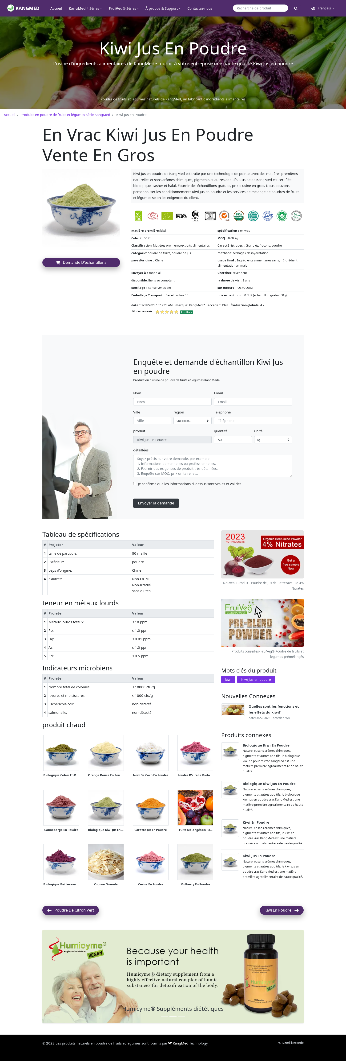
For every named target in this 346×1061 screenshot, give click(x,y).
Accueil (57, 8)
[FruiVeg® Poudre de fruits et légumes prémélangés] (262, 623)
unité (258, 431)
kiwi (228, 679)
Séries (84, 8)
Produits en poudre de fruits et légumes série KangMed (65, 114)
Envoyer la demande (156, 503)
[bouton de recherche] (296, 8)
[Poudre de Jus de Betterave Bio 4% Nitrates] (262, 555)
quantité (220, 431)
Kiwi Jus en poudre (256, 679)
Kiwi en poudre (279, 910)
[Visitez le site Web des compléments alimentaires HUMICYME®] (173, 976)
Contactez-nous (199, 8)
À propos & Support (161, 8)
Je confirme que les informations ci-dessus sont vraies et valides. (190, 483)
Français (323, 8)
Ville (136, 412)
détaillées (141, 450)
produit (139, 431)
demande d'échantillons (83, 262)
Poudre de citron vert (73, 910)
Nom (137, 393)
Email (218, 393)
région (178, 412)
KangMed (180, 1043)
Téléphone (222, 412)
